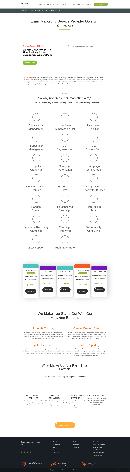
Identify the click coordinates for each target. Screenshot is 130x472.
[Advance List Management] (36, 117)
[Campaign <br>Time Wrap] (65, 219)
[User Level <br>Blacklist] (94, 117)
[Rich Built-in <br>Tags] (94, 199)
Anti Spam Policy (77, 441)
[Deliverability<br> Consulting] (94, 219)
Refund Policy (76, 447)
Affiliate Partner (57, 444)
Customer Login (101, 4)
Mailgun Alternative (97, 441)
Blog (54, 447)
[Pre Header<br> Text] (65, 178)
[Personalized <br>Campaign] (65, 199)
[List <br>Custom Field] (94, 138)
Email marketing (28, 78)
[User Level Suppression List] (65, 117)
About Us (80, 4)
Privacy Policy (76, 444)
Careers (55, 449)
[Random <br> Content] (36, 199)
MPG (127, 470)
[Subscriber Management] (36, 138)
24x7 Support (36, 247)
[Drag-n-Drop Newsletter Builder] (94, 178)
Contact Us (88, 4)
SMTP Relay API (62, 4)
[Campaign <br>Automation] (65, 158)
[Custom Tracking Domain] (36, 178)
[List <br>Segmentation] (65, 138)
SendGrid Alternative (98, 447)
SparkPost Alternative (98, 452)
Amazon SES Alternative (99, 444)
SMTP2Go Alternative (98, 449)
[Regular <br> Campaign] (36, 158)
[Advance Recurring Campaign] (36, 219)
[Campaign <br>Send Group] (94, 158)
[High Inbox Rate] (65, 239)
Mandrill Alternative (97, 455)
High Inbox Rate (65, 247)
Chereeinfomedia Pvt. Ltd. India (72, 470)
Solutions (72, 4)
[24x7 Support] (36, 239)
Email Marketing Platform (47, 4)
